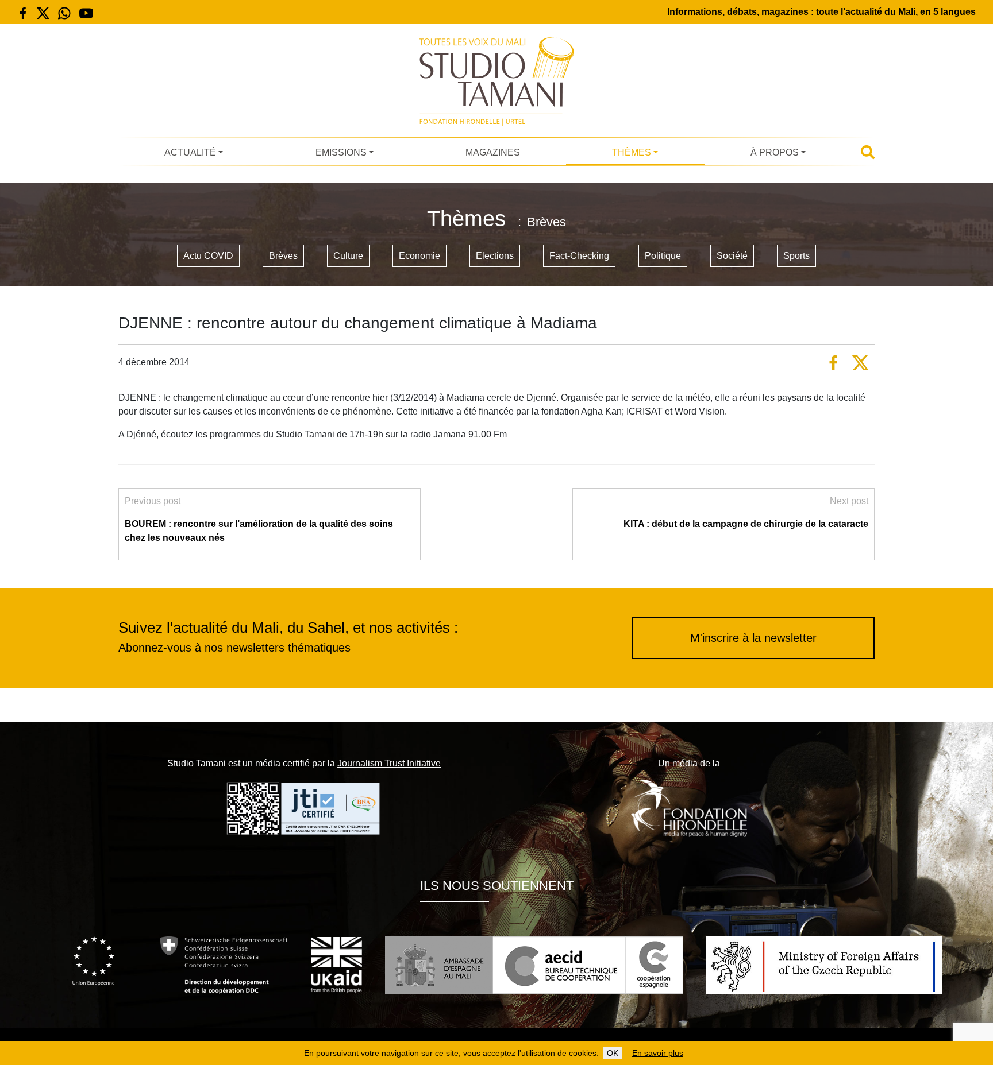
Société (732, 256)
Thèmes (631, 152)
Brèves (283, 256)
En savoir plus (657, 1053)
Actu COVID (208, 256)
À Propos (774, 152)
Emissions (341, 152)
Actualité (190, 152)
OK (612, 1053)
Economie (419, 256)
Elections (495, 256)
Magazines (492, 152)
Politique (663, 256)
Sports (796, 256)
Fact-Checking (579, 256)
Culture (348, 256)
